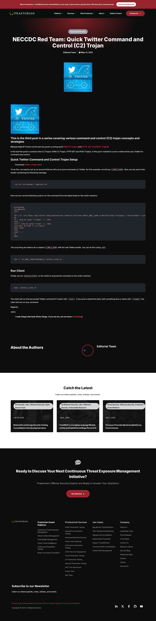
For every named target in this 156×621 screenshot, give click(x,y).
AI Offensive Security (69, 405)
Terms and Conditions (71, 603)
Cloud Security (113, 405)
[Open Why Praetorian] (94, 13)
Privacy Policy (17, 603)
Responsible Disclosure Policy (35, 603)
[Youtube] (141, 606)
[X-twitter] (122, 606)
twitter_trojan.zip (32, 164)
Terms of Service (55, 603)
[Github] (135, 606)
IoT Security (19, 405)
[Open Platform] (62, 13)
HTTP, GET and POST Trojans (95, 147)
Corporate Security (78, 32)
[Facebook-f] (129, 606)
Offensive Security (37, 405)
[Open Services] (75, 13)
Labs (27, 405)
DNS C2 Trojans (71, 147)
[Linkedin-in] (116, 606)
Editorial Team (69, 52)
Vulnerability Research (77, 408)
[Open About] (105, 13)
